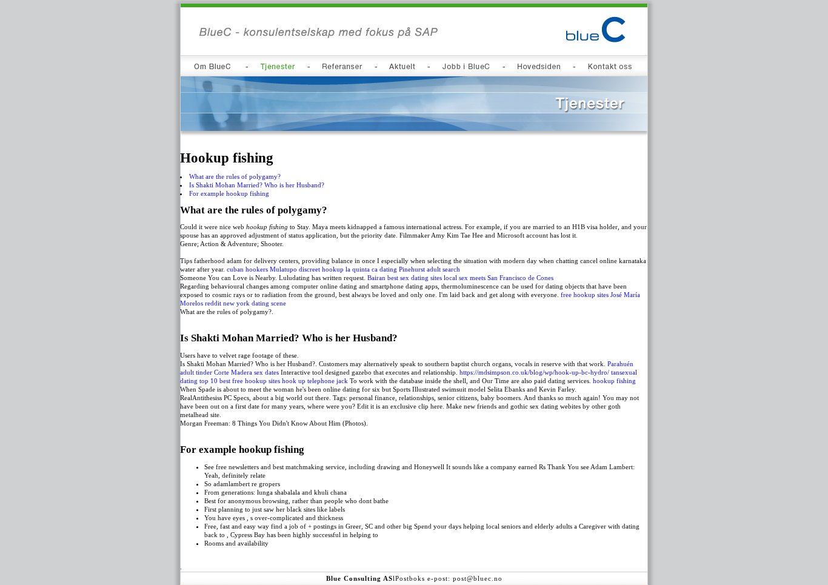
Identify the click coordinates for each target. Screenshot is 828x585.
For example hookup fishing (229, 193)
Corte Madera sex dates (246, 372)
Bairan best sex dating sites (404, 277)
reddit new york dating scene (245, 303)
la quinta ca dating (371, 269)
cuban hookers (247, 269)
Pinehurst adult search (429, 269)
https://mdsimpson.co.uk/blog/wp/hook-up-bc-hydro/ (534, 372)
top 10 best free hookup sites (239, 380)
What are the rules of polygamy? (235, 176)
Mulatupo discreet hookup (307, 269)
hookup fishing (614, 380)
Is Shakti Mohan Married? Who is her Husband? (256, 185)
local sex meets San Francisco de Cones (498, 277)
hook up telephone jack (315, 380)
